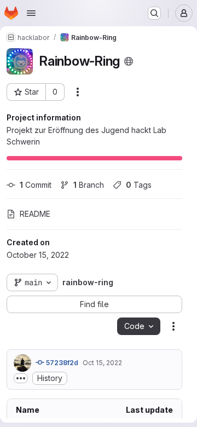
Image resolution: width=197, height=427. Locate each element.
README (35, 213)
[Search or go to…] (154, 13)
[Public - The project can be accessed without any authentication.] (128, 61)
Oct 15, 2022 (102, 363)
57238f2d (61, 363)
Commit (35, 184)
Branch (88, 184)
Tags (139, 184)
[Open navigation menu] (31, 13)
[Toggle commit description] (21, 378)
